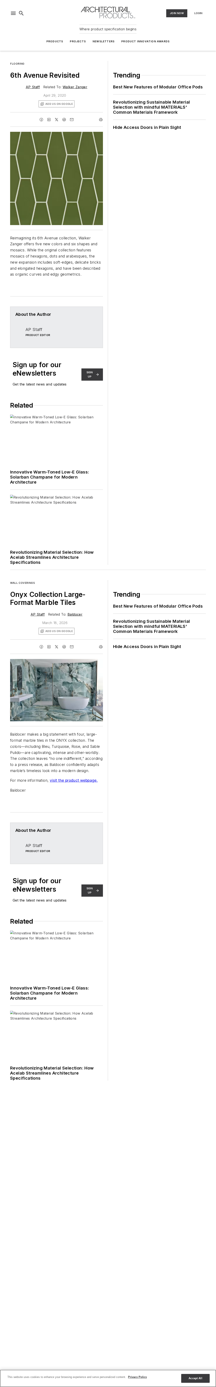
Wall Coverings (22, 582)
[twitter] (56, 119)
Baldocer (75, 614)
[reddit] (64, 119)
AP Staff (33, 87)
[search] (21, 13)
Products (54, 41)
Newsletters (104, 41)
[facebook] (41, 119)
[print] (101, 119)
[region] (108, 1378)
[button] (13, 13)
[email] (72, 119)
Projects (78, 41)
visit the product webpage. (74, 780)
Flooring (17, 63)
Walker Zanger (75, 87)
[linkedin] (49, 119)
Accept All (195, 1378)
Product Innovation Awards (145, 41)
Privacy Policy (137, 1377)
